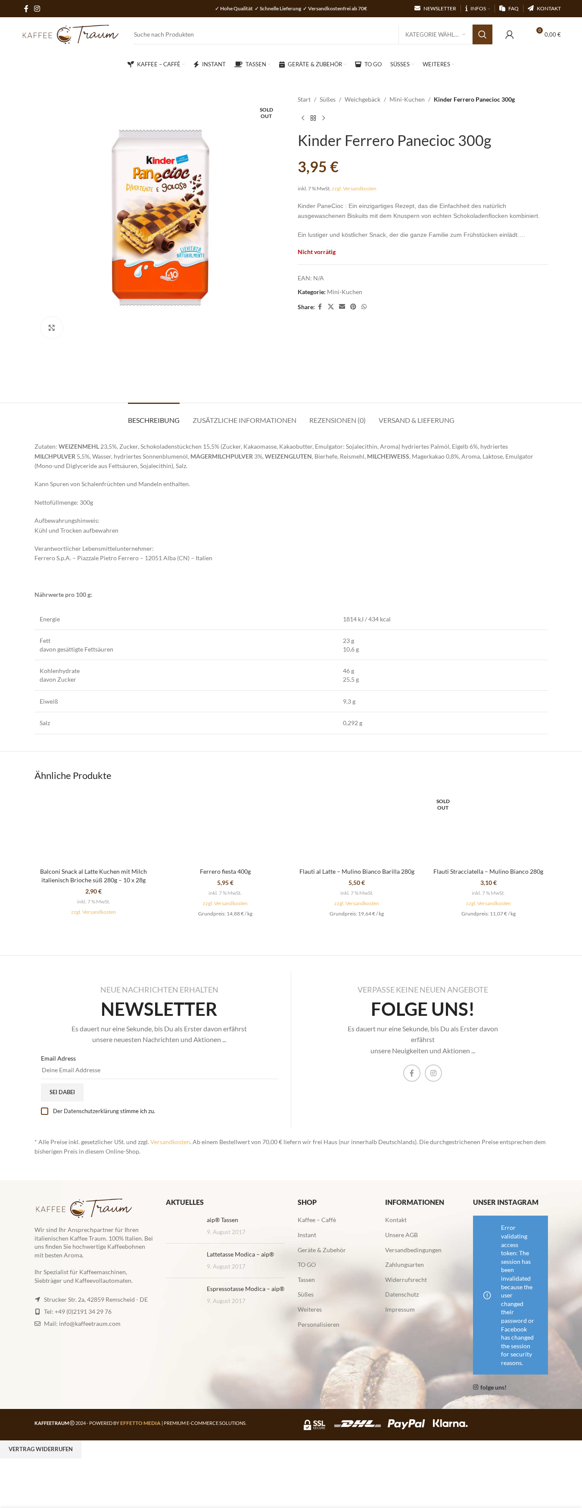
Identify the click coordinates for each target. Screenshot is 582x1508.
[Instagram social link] (433, 1073)
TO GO (307, 1264)
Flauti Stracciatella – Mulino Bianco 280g (488, 871)
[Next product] (323, 118)
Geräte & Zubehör (322, 1249)
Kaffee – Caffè (317, 1219)
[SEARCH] (482, 34)
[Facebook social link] (320, 307)
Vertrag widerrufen (41, 1449)
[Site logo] (70, 33)
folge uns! (493, 1387)
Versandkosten (170, 1141)
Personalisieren (318, 1324)
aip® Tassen (222, 1219)
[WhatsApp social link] (364, 307)
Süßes (328, 99)
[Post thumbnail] (183, 1226)
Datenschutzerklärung (91, 1111)
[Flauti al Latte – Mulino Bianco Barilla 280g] (357, 827)
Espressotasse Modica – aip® (245, 1288)
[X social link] (330, 307)
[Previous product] (303, 118)
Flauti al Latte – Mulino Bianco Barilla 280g (356, 871)
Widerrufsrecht (406, 1279)
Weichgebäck (362, 99)
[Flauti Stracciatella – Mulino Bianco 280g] (488, 827)
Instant (307, 1234)
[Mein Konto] (509, 34)
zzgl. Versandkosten (354, 188)
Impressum (400, 1309)
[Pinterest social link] (353, 307)
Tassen (306, 1279)
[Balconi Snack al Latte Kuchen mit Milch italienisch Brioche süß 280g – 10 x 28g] (93, 827)
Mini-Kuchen (407, 99)
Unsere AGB (401, 1234)
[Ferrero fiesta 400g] (225, 827)
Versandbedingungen (413, 1249)
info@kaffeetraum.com (90, 1323)
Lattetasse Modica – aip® (240, 1254)
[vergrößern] (51, 327)
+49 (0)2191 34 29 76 (83, 1311)
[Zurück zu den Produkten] (313, 118)
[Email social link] (342, 307)
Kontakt (396, 1219)
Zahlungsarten (404, 1264)
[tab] (154, 416)
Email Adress (58, 1058)
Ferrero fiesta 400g (225, 871)
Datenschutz (402, 1294)
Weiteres (310, 1309)
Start (304, 99)
